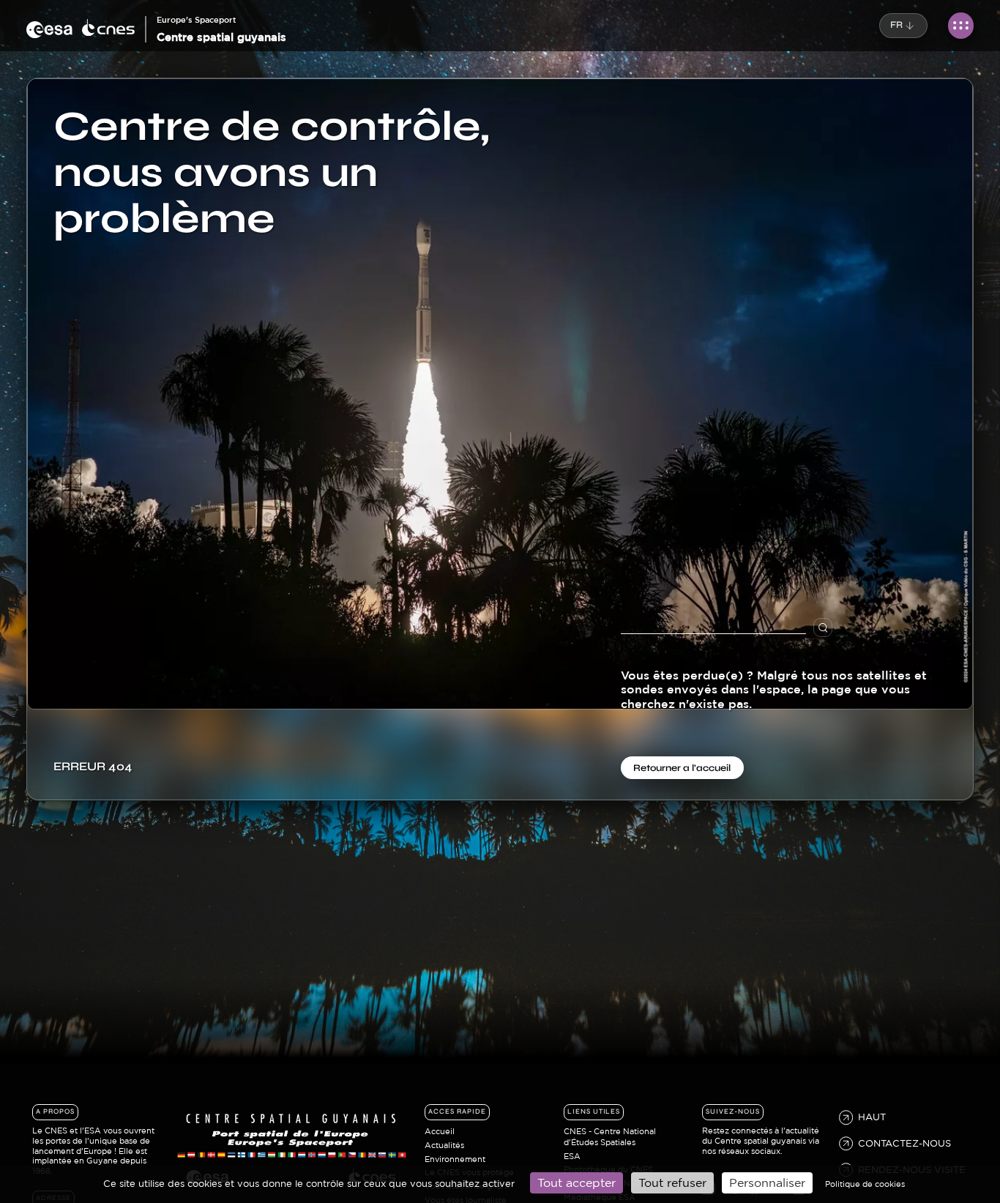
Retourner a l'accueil (682, 767)
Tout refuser (672, 1182)
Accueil (440, 1131)
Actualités (444, 1145)
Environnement (455, 1159)
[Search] (835, 628)
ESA (572, 1156)
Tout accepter (576, 1182)
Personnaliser (767, 1182)
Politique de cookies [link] (865, 1184)
